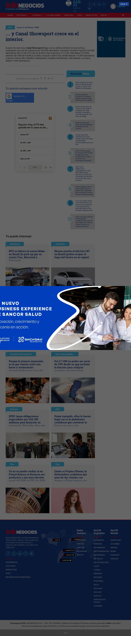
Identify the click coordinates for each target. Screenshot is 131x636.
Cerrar (123, 4)
